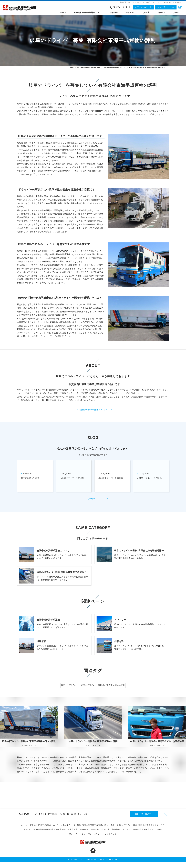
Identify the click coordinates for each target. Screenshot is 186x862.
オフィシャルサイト (143, 7)
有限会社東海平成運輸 (143, 829)
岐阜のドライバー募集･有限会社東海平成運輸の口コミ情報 (88, 825)
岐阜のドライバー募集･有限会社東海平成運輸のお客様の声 (51, 829)
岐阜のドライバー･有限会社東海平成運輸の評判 (103, 685)
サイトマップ (111, 834)
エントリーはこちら (166, 7)
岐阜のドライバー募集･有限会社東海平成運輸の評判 (141, 825)
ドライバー (73, 685)
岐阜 (63, 685)
